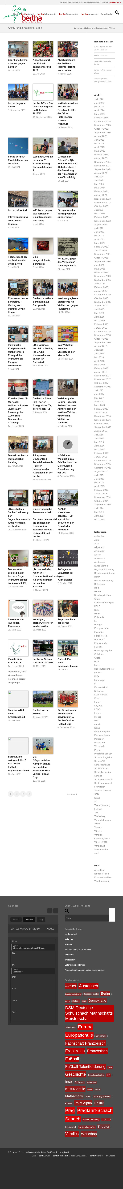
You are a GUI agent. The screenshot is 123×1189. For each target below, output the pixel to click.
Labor (97, 702)
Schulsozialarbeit (102, 790)
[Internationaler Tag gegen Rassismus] (18, 608)
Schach (72, 1118)
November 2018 (102, 335)
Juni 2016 (99, 438)
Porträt (97, 750)
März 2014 (99, 519)
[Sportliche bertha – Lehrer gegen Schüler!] (18, 49)
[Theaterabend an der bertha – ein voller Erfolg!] (18, 245)
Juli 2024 (98, 176)
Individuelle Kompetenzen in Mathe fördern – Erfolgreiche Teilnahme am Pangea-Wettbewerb (17, 355)
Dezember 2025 (102, 121)
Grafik (97, 657)
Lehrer (89, 1089)
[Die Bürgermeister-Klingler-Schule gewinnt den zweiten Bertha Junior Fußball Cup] (43, 745)
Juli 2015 (98, 475)
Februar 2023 (101, 217)
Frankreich (99, 639)
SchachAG (99, 761)
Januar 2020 (100, 291)
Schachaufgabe (102, 764)
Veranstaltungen (102, 820)
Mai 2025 (99, 143)
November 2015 (102, 464)
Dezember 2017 (102, 375)
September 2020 (102, 280)
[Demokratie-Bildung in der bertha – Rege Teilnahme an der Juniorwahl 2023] (18, 558)
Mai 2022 (99, 235)
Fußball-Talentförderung (85, 1066)
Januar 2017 (100, 412)
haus (96, 665)
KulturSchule (100, 694)
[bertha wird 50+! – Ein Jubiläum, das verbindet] (18, 145)
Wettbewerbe (101, 849)
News (97, 728)
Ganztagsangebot (103, 650)
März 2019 (99, 320)
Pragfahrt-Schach (103, 753)
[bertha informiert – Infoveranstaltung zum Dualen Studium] (18, 199)
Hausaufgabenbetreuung (107, 669)
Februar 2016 (101, 453)
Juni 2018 (99, 353)
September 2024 (102, 169)
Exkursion (99, 632)
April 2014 (99, 515)
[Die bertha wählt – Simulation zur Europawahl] (43, 287)
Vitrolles (98, 831)
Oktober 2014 (101, 501)
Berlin (97, 576)
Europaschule (101, 628)
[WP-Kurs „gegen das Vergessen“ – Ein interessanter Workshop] (43, 199)
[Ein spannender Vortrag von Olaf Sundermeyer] (67, 199)
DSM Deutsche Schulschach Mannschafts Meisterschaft (89, 1013)
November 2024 (102, 165)
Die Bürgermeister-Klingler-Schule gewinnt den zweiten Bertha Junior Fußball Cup (41, 767)
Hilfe (96, 676)
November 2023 (102, 202)
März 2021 (99, 268)
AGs (96, 543)
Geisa (110, 1067)
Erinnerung (71, 1028)
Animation (99, 551)
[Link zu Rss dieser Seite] (8, 2)
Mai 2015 (99, 482)
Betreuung (99, 584)
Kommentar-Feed (103, 877)
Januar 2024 (100, 195)
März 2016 (99, 449)
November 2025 (102, 125)
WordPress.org (102, 881)
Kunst (97, 698)
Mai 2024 (99, 184)
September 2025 (102, 132)
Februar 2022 (101, 246)
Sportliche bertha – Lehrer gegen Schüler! (17, 63)
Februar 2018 (101, 368)
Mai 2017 (99, 398)
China (97, 599)
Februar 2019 (101, 324)
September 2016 (102, 427)
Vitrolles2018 (100, 842)
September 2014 (102, 504)
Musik (88, 1096)
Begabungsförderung (105, 573)
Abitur (97, 540)
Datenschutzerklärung (75, 965)
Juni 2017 (99, 394)
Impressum (70, 960)
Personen (99, 739)
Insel (69, 1082)
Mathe (97, 1089)
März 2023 (99, 213)
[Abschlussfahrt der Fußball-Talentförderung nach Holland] (67, 49)
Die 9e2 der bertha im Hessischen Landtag (18, 459)
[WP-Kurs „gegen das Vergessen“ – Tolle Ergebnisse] (67, 246)
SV (95, 801)
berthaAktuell (71, 934)
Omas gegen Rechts (102, 1096)
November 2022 (102, 221)
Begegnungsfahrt (90, 994)
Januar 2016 (100, 456)
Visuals (98, 827)
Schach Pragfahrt (103, 757)
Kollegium (99, 691)
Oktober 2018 (101, 339)
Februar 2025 (101, 154)
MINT (97, 720)
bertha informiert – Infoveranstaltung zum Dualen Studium (18, 217)
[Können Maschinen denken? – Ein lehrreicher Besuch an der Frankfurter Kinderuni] (67, 498)
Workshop (89, 1134)
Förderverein (100, 635)
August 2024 (100, 173)
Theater (103, 1126)
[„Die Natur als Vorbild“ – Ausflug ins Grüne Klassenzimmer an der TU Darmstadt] (43, 334)
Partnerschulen (102, 735)
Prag (70, 1110)
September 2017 (102, 386)
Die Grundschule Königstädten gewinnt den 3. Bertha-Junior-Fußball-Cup (66, 717)
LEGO (97, 709)
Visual (97, 823)
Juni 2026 (99, 103)
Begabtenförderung (104, 569)
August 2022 (100, 224)
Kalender (69, 939)
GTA (96, 661)
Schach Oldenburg (91, 1120)
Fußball (98, 646)
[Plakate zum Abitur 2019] (18, 648)
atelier (97, 554)
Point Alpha (83, 1103)
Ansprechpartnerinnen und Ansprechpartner (85, 970)
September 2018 (102, 342)
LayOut (98, 705)
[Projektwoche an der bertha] (67, 608)
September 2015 (102, 467)
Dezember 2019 (102, 294)
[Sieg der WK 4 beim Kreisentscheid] (18, 699)
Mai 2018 (99, 357)
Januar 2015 (100, 493)
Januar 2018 (100, 372)
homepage (99, 680)
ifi (95, 683)
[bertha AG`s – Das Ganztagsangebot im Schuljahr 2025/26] (43, 92)
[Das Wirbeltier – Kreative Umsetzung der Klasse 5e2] (67, 334)
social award (106, 1120)
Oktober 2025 (101, 129)
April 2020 (99, 283)
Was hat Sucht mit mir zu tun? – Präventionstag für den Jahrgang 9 (43, 163)
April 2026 (99, 110)
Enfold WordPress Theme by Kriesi (55, 1152)
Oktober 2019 (101, 298)
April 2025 (99, 147)
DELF (97, 606)
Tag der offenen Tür (86, 1127)
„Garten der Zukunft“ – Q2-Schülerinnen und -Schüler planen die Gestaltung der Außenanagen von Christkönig (67, 167)
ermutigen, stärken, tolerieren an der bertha (43, 623)
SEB (96, 794)
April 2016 (99, 445)
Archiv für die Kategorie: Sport (25, 27)
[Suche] (117, 14)
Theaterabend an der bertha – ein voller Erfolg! (17, 260)
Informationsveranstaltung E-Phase (29, 947)
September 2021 (102, 261)
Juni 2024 (99, 180)
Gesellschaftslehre (96, 1075)
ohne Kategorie (102, 731)
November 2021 (102, 254)
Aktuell (71, 986)
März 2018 (99, 364)
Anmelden (99, 870)
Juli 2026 (98, 99)
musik (97, 724)
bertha (67, 1001)
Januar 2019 (100, 327)
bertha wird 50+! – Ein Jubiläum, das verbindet (18, 160)
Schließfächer (101, 768)
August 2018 (100, 346)
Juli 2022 (98, 228)
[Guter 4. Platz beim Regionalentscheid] (67, 648)
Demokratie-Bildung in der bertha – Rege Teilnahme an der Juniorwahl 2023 (17, 576)
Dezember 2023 (102, 199)
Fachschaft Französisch (85, 1043)
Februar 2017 (101, 409)
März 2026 (99, 114)
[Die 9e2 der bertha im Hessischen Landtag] (18, 444)
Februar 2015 (101, 490)
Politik (99, 1103)
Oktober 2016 (101, 423)
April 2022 (99, 239)
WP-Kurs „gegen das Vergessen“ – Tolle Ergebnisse (67, 262)
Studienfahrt (70, 1127)
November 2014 (102, 497)
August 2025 (100, 136)
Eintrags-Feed (101, 873)
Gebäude (99, 654)
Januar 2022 (100, 250)
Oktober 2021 (101, 257)
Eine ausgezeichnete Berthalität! (41, 260)
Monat (16, 919)
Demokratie (97, 1000)
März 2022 (99, 243)
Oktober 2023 (101, 206)
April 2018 (99, 361)
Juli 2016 (98, 434)
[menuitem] (16, 14)
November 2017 (102, 379)
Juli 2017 (98, 390)
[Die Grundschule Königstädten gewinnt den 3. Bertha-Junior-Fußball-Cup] (67, 699)
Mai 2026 (99, 106)
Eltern (97, 613)
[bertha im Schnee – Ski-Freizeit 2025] (43, 648)
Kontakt (68, 944)
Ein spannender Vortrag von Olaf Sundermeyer (66, 213)
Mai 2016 (99, 442)
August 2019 (100, 305)
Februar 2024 (101, 191)
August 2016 (100, 431)
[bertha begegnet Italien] (18, 92)
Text (96, 812)
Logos (97, 713)
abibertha (99, 536)
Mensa (97, 717)
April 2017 (99, 401)
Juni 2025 (99, 140)
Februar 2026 (101, 117)
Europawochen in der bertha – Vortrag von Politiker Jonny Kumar (18, 305)
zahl (96, 853)
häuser (97, 672)
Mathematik (74, 1096)
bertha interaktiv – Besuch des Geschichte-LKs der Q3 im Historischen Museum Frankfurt (67, 113)
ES (95, 621)
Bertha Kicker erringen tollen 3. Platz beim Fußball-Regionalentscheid (18, 763)
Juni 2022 (99, 232)
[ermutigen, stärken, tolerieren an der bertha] (43, 608)
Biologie (76, 1001)
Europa (98, 624)
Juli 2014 (98, 508)
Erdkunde (99, 617)
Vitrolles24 (99, 845)
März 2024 (99, 187)
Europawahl (100, 1036)
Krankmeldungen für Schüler (78, 949)
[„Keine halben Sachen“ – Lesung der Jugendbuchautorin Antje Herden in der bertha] (18, 498)
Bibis (96, 587)
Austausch (99, 558)
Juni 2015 (99, 479)
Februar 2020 (101, 287)
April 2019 (99, 316)
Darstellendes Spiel (104, 602)
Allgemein (99, 547)
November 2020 (102, 276)
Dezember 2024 (102, 162)
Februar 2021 (101, 272)
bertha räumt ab (100, 55)
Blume (97, 591)
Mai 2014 (99, 512)
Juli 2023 (98, 210)
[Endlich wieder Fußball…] (43, 699)
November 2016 (102, 420)
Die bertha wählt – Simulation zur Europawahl (43, 302)
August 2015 (100, 471)
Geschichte (75, 1074)
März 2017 (99, 405)
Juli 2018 (98, 350)
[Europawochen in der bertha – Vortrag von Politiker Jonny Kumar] (18, 287)
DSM (96, 610)
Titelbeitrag (100, 816)
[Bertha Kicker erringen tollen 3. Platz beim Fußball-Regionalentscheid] (18, 745)
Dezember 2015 (102, 460)
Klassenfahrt (100, 687)
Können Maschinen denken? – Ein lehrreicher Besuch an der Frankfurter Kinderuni (65, 519)
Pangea (68, 1103)
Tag (41, 919)
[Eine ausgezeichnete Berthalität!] (43, 245)
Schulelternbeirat (102, 772)
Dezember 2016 (102, 416)
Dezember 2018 (102, 331)
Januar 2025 (100, 158)
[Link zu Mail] (3, 2)
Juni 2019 (99, 309)
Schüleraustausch (103, 779)
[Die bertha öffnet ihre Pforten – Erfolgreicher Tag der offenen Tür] (43, 387)
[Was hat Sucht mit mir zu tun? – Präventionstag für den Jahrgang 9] (43, 145)
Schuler (98, 775)
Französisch (100, 643)
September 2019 (102, 302)
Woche (29, 919)
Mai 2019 (99, 313)
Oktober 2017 (101, 383)
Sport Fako (18, 970)
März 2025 (99, 151)
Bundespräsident (102, 595)
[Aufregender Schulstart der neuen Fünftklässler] (67, 558)
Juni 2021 (99, 265)
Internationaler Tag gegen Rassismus (16, 623)
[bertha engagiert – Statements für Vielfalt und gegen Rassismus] (67, 287)
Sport (97, 798)
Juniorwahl (80, 1082)
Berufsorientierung (103, 580)
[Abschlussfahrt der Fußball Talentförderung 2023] (43, 49)
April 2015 (99, 486)
